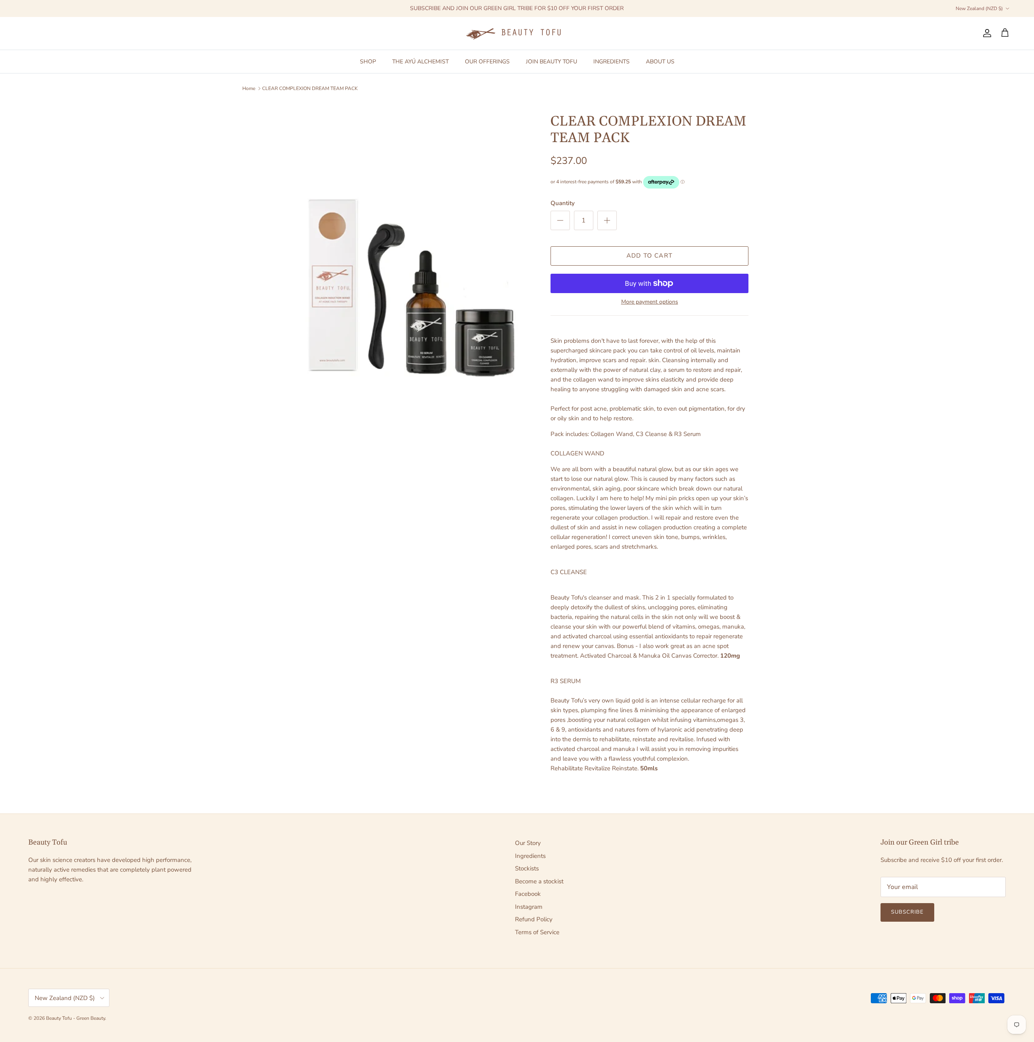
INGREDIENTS (611, 61)
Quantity (563, 203)
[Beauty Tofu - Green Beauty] (517, 33)
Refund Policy (534, 919)
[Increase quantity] (607, 220)
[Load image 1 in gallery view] (409, 284)
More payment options (649, 302)
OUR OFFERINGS (487, 61)
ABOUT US (660, 61)
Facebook (528, 894)
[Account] (985, 33)
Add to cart (649, 256)
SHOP (368, 61)
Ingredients (530, 856)
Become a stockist (539, 881)
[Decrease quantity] (560, 220)
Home (248, 88)
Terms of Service (537, 932)
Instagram (528, 907)
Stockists (527, 868)
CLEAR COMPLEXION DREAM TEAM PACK (310, 88)
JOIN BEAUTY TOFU (551, 61)
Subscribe (907, 912)
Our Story (528, 843)
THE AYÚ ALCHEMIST (420, 61)
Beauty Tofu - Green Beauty (75, 1018)
